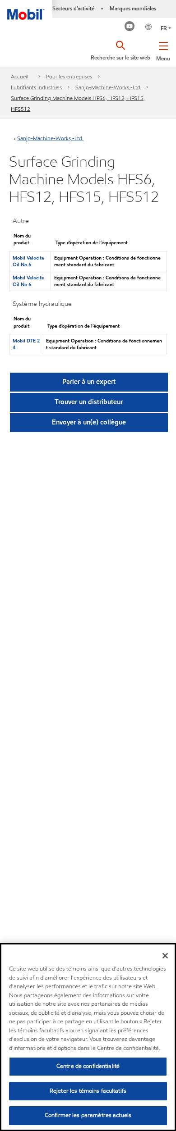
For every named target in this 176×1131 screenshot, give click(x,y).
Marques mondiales (133, 8)
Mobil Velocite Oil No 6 (28, 261)
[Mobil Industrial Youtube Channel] (130, 27)
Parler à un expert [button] (89, 381)
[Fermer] (165, 956)
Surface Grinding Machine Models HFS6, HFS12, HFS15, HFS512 (78, 103)
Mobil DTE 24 (26, 344)
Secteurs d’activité (73, 8)
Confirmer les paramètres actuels (88, 1115)
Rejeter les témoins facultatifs (88, 1091)
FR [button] (164, 28)
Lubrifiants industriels (36, 87)
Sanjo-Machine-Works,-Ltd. (108, 87)
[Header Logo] (26, 10)
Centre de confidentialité (88, 1066)
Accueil (19, 76)
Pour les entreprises (69, 76)
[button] (163, 49)
